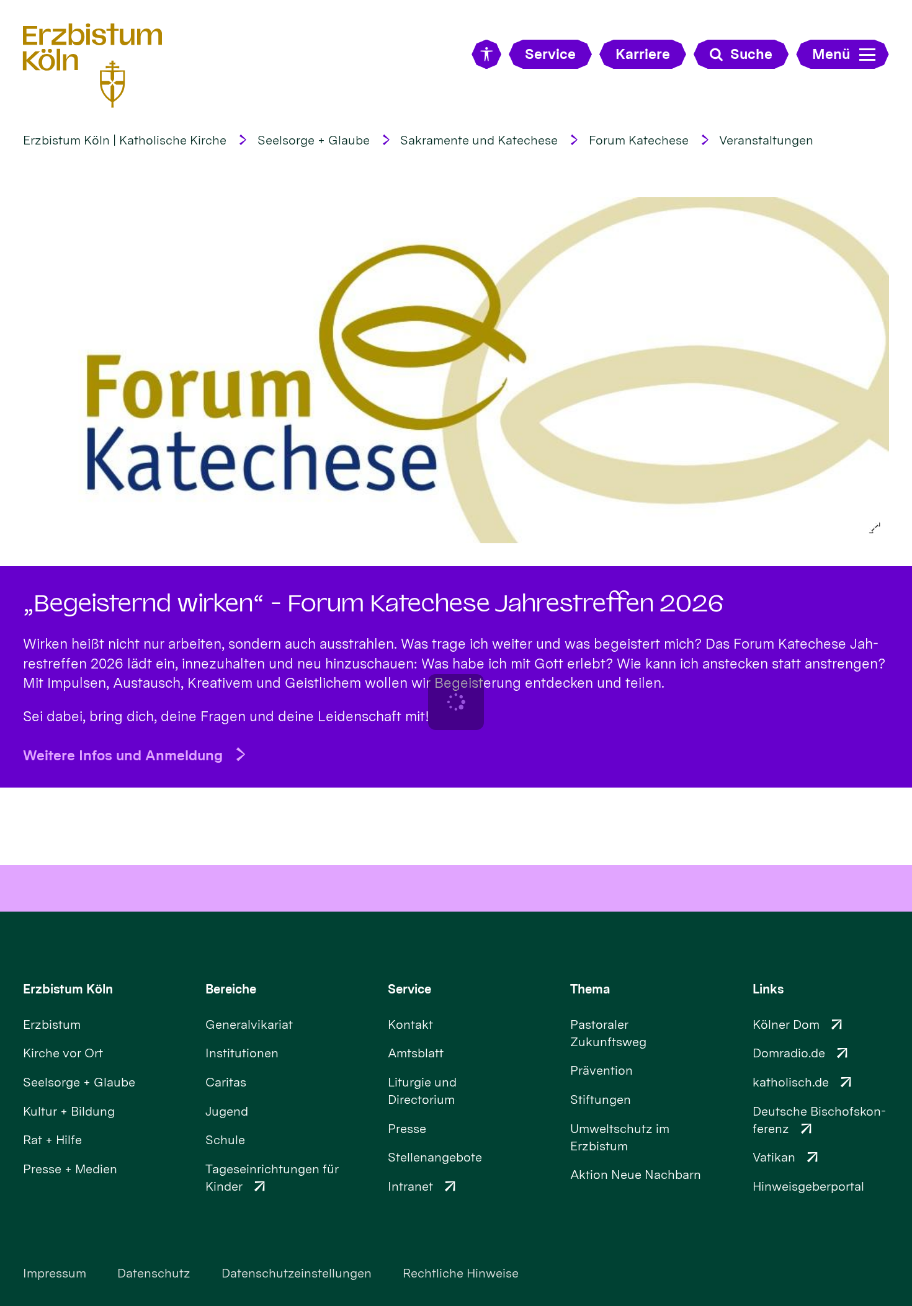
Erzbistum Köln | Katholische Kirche (124, 140)
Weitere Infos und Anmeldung (123, 755)
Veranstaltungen (766, 140)
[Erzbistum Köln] (93, 65)
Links (768, 989)
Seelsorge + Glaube (313, 140)
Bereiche (230, 989)
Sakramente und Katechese (479, 140)
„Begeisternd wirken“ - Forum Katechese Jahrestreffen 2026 (373, 603)
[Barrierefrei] (486, 54)
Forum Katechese (639, 140)
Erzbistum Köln (68, 989)
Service (409, 989)
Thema (590, 989)
